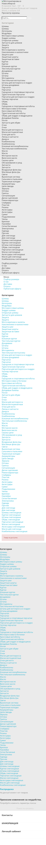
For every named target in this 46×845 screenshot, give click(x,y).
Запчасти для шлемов (12, 42)
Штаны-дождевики (10, 85)
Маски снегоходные (11, 252)
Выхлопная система (11, 177)
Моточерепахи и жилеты (13, 50)
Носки (4, 120)
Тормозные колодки (11, 181)
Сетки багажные (9, 226)
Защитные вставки (10, 59)
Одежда (5, 231)
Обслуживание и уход (12, 162)
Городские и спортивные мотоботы (18, 106)
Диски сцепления (10, 198)
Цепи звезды (8, 186)
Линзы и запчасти (10, 137)
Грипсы (5, 193)
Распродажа (7, 789)
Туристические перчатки (13, 94)
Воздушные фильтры (11, 169)
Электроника (8, 228)
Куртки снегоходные (11, 242)
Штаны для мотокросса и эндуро (17, 82)
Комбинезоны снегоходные (14, 259)
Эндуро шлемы (9, 38)
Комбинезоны (8, 144)
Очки (4, 127)
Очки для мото (8, 134)
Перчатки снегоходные (12, 249)
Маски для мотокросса (12, 129)
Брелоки (6, 221)
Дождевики (7, 71)
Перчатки (6, 90)
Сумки (4, 214)
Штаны (5, 75)
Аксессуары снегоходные (13, 254)
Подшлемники (8, 216)
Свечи (4, 174)
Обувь (5, 104)
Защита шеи (7, 54)
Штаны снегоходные (11, 245)
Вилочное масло (9, 158)
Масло (5, 153)
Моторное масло (10, 155)
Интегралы (7, 31)
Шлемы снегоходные (11, 240)
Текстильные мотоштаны (13, 80)
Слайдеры (6, 202)
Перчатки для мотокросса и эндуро (18, 97)
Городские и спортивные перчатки (18, 92)
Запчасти (6, 167)
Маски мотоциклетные (12, 132)
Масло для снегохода (11, 256)
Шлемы (5, 28)
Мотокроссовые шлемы (13, 35)
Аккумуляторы (8, 184)
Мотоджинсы (8, 78)
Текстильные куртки (11, 68)
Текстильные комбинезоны (14, 148)
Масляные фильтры (11, 172)
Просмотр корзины (11, 13)
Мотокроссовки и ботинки (14, 108)
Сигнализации (8, 195)
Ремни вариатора (10, 200)
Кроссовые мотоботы (12, 111)
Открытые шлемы (10, 40)
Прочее (5, 233)
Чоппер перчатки (10, 99)
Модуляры (6, 33)
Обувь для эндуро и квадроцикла (17, 115)
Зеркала (5, 188)
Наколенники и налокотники (15, 52)
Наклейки (6, 224)
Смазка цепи (7, 160)
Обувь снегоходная (11, 247)
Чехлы (5, 219)
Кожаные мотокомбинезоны (15, 146)
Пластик (5, 205)
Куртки (5, 64)
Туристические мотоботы (13, 113)
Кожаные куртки (9, 66)
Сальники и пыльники (12, 179)
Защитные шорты (10, 57)
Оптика (5, 191)
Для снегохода (8, 238)
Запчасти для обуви (11, 122)
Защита (5, 47)
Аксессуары (7, 212)
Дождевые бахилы (10, 118)
